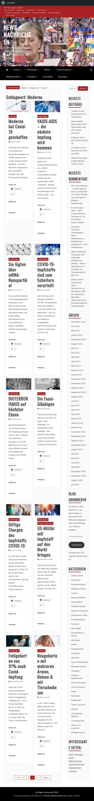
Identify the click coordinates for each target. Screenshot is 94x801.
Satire (73, 691)
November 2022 (78, 383)
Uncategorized (77, 720)
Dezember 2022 (78, 379)
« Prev (18, 777)
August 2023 (77, 344)
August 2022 (77, 396)
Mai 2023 (75, 357)
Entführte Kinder (78, 606)
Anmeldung (41, 10)
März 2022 (76, 418)
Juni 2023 (75, 352)
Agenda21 (76, 580)
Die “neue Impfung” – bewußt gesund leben (79, 188)
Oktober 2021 (77, 440)
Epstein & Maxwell (79, 610)
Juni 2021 (75, 458)
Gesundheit (48, 76)
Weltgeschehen (13, 76)
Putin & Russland (78, 682)
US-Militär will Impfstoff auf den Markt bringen (46, 541)
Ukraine (74, 709)
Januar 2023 (76, 374)
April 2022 (75, 414)
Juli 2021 (75, 454)
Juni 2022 (75, 405)
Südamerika (76, 700)
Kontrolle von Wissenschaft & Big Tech (78, 272)
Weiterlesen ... (13, 213)
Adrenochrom (77, 575)
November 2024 (78, 322)
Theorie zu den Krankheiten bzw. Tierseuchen (78, 114)
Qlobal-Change (75, 761)
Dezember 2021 (78, 432)
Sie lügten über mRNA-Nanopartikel (18, 274)
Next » (46, 777)
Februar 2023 (77, 370)
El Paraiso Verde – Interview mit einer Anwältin (79, 150)
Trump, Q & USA (45, 523)
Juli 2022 (75, 401)
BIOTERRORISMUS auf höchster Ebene (18, 406)
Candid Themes (73, 795)
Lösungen (31, 76)
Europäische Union (79, 615)
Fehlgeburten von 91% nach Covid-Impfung (18, 666)
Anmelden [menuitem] (11, 3)
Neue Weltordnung (79, 662)
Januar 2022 (76, 427)
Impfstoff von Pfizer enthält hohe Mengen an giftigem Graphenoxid (79, 197)
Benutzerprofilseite (39, 13)
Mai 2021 (75, 462)
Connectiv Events (76, 764)
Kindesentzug (77, 649)
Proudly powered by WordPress (28, 795)
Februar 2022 (77, 423)
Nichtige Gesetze (78, 666)
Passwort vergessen (13, 13)
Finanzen (75, 624)
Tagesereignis (75, 767)
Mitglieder (26, 13)
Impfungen (42, 116)
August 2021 (77, 449)
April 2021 (75, 467)
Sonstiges (62, 76)
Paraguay (75, 671)
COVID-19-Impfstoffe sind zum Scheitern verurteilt (46, 274)
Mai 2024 (75, 330)
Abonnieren (76, 545)
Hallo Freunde (9, 10)
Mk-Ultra (75, 657)
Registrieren (30, 10)
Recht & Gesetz (64, 69)
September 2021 (78, 445)
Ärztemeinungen (78, 584)
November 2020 (78, 471)
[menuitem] (3, 3)
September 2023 (78, 339)
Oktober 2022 (77, 388)
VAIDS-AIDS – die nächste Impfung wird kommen (47, 134)
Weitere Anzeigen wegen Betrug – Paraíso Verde (79, 161)
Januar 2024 (76, 335)
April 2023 (75, 361)
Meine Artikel (10, 15)
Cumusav (73, 771)
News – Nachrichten (17, 34)
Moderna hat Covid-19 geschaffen (18, 129)
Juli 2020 (75, 484)
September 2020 (78, 476)
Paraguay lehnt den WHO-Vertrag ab (79, 140)
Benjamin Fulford (78, 588)
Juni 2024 (75, 326)
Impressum (20, 10)
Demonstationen (78, 597)
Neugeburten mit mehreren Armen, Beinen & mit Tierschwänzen (47, 674)
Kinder (47, 69)
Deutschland (76, 602)
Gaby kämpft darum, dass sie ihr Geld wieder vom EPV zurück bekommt (79, 127)
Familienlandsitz (78, 619)
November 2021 (78, 436)
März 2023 (76, 366)
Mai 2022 (75, 410)
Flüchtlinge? (32, 69)
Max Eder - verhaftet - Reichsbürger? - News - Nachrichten (78, 232)
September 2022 (78, 392)
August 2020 (77, 480)
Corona (16, 69)
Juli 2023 (75, 348)
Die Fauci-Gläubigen (45, 401)
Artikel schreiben (54, 13)
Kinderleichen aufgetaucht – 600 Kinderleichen (79, 244)
